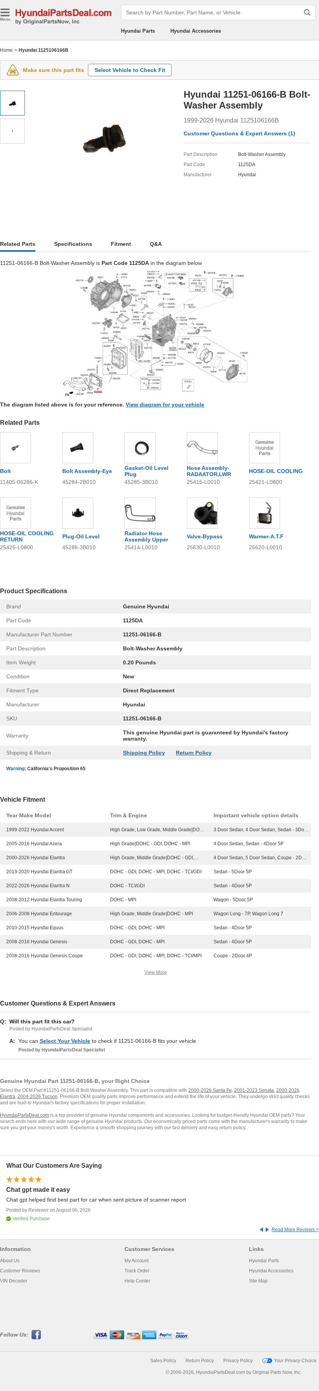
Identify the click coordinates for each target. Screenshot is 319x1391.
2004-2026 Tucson (38, 1096)
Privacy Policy (238, 1360)
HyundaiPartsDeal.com (24, 1115)
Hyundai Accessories (195, 31)
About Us (9, 1260)
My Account (136, 1260)
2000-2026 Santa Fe (210, 1090)
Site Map (258, 1281)
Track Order (136, 1271)
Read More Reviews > (295, 1229)
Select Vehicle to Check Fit (130, 70)
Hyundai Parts (138, 31)
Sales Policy (163, 1360)
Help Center (137, 1281)
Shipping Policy (144, 753)
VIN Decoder (13, 1281)
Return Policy (194, 753)
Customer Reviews (20, 1271)
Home (6, 50)
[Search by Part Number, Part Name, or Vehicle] (307, 12)
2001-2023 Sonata (254, 1090)
